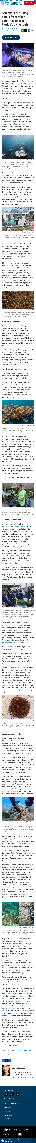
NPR (9, 1054)
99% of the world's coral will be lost (14, 642)
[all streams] (33, 1140)
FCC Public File (8, 1115)
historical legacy (28, 1011)
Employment (7, 1107)
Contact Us (7, 1111)
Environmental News (25, 1050)
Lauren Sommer (13, 28)
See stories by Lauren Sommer (22, 1077)
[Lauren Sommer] (6, 1070)
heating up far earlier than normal (14, 527)
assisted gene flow (9, 791)
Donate (30, 3)
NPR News (11, 1050)
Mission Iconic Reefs (12, 442)
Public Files (7, 1119)
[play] (3, 1141)
